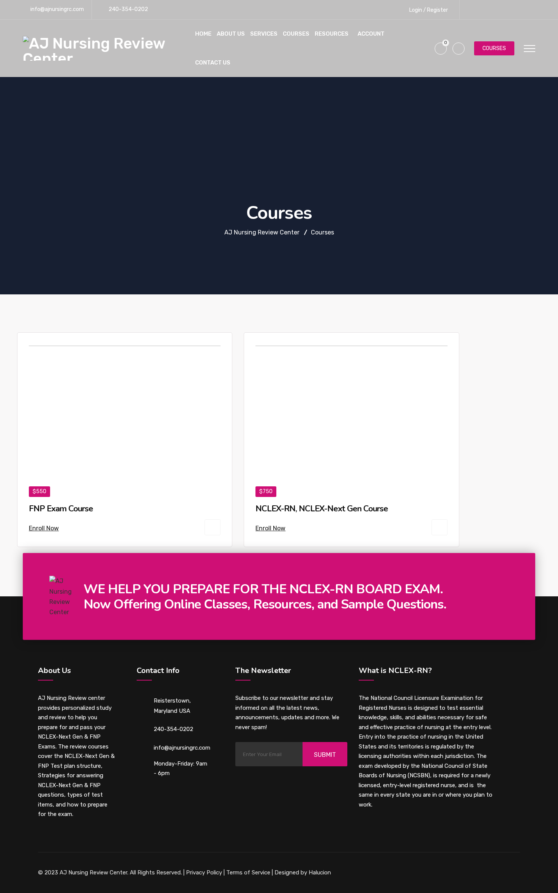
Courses (296, 33)
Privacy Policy (204, 872)
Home (203, 33)
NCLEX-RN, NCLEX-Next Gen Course (321, 508)
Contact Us (212, 62)
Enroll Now (44, 528)
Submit (325, 754)
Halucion (319, 872)
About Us (231, 33)
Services (263, 33)
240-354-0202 (128, 9)
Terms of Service (248, 872)
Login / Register (428, 10)
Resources (331, 33)
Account (371, 33)
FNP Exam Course (61, 508)
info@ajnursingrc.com (57, 9)
